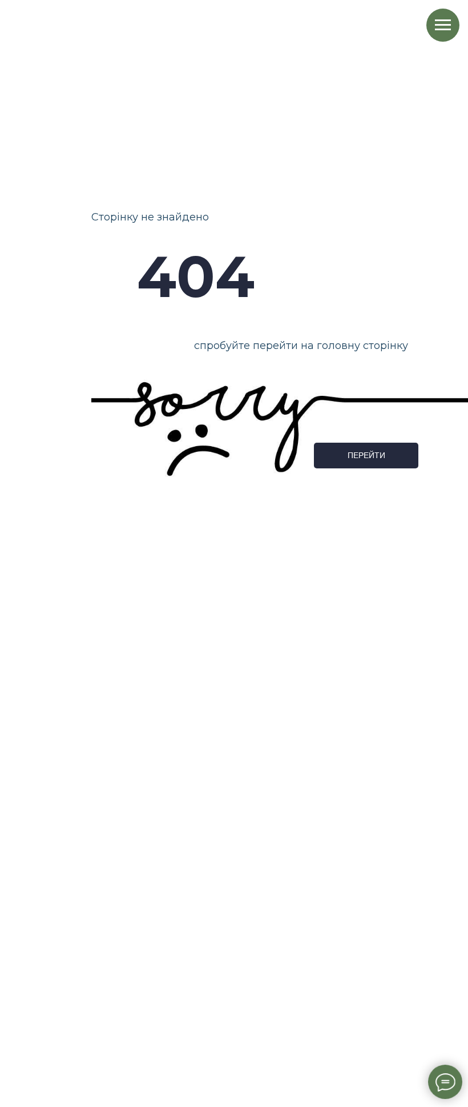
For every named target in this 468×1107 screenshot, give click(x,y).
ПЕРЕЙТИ (366, 455)
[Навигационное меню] (443, 25)
